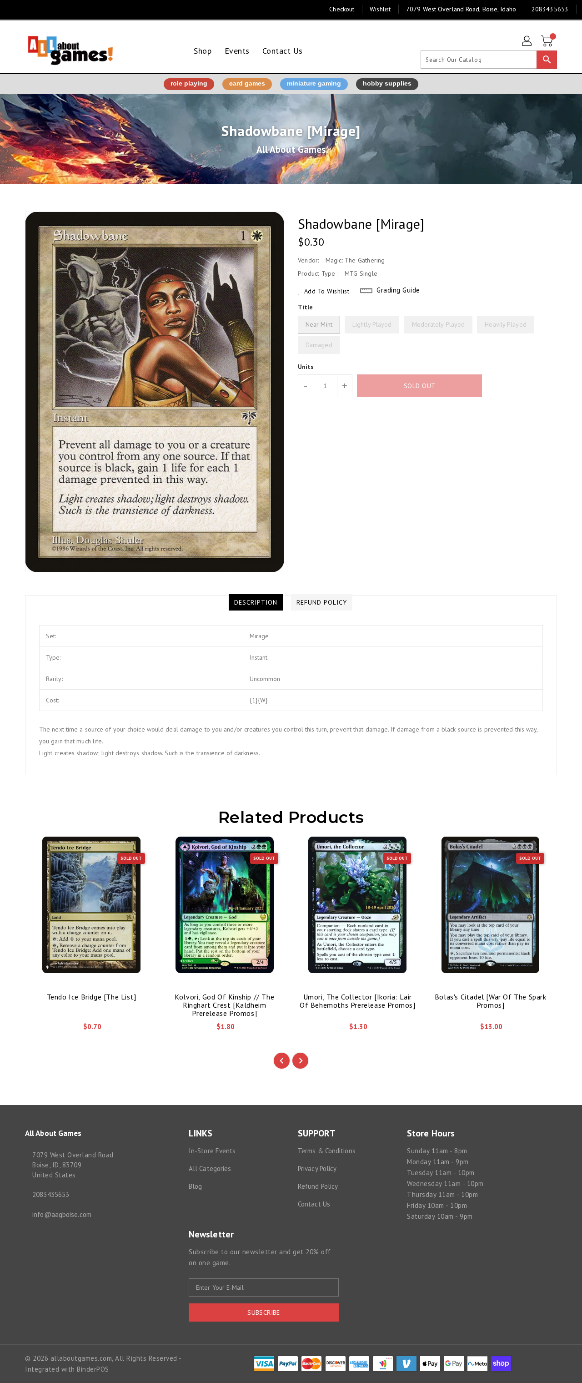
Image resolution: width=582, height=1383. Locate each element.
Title (305, 307)
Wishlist (380, 9)
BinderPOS (93, 1369)
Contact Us (314, 1204)
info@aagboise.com (61, 1214)
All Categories (210, 1168)
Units (306, 366)
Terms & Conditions (327, 1150)
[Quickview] (39, 1030)
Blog (195, 1186)
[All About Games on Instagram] (32, 9)
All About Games (291, 149)
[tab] (256, 602)
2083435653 (50, 1194)
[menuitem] (202, 50)
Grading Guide (398, 290)
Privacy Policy (317, 1168)
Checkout (341, 9)
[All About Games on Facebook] (14, 9)
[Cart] (548, 41)
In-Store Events (212, 1150)
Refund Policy (318, 1186)
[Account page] (527, 41)
